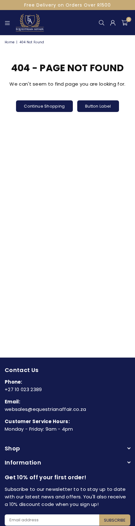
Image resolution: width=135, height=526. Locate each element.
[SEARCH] (101, 22)
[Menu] (7, 22)
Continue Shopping (44, 106)
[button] (124, 22)
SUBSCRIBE (115, 520)
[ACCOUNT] (113, 22)
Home (9, 42)
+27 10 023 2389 (23, 389)
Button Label (98, 106)
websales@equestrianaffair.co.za (45, 409)
